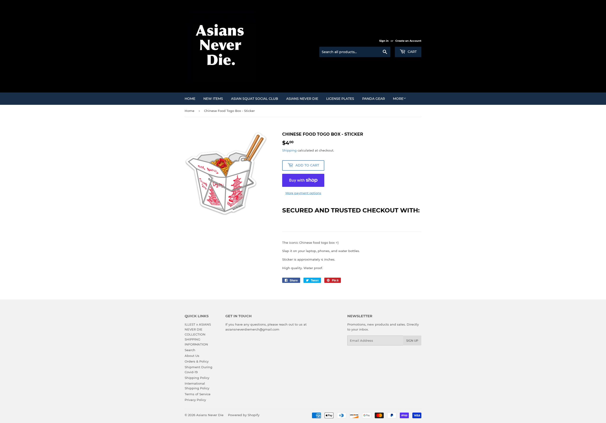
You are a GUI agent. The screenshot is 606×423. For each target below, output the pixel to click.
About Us (192, 356)
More (398, 99)
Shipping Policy (197, 378)
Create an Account (408, 40)
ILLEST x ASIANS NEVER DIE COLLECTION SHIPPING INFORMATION (198, 334)
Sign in (384, 40)
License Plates (340, 99)
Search (190, 350)
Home (190, 99)
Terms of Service (197, 394)
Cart (412, 52)
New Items (213, 99)
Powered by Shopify (243, 415)
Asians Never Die (302, 99)
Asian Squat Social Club (254, 99)
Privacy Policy (195, 400)
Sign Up (412, 340)
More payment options (303, 193)
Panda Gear (373, 99)
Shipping (289, 150)
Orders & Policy (197, 361)
